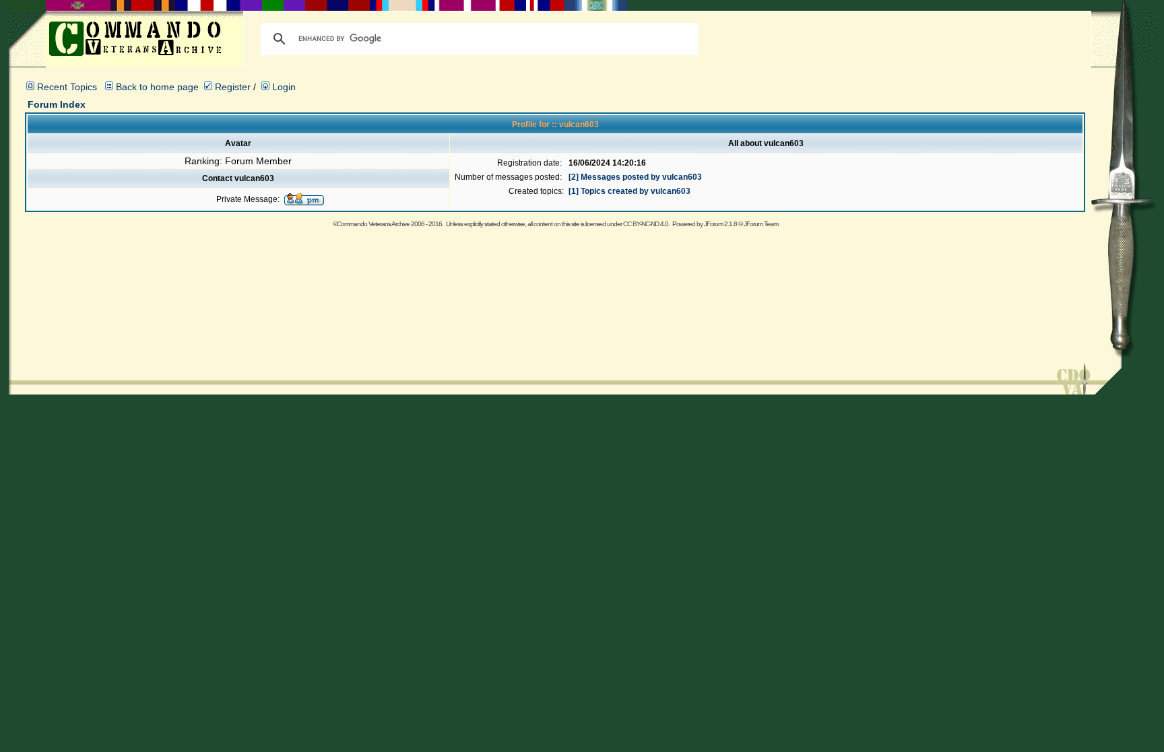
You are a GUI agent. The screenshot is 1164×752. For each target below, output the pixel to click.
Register (231, 86)
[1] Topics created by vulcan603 (629, 191)
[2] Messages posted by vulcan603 (635, 177)
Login (282, 86)
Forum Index (57, 104)
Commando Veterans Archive (373, 224)
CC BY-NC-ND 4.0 (645, 224)
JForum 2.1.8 (720, 224)
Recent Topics (67, 86)
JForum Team (761, 224)
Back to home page (157, 86)
